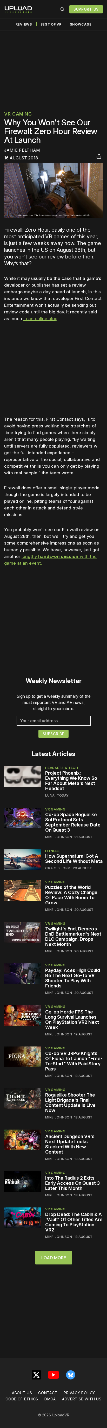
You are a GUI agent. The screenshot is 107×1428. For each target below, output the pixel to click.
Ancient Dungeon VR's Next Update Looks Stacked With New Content (70, 1144)
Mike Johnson (58, 837)
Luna (50, 795)
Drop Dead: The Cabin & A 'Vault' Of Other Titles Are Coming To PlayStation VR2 (74, 1222)
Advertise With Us (82, 1399)
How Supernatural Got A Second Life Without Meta (74, 858)
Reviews (24, 24)
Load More (53, 1257)
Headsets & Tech (61, 768)
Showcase (81, 24)
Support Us (86, 9)
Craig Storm (58, 868)
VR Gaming (18, 114)
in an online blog (40, 318)
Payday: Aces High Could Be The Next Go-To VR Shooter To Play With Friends (72, 978)
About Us (22, 1393)
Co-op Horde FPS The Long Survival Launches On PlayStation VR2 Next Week (72, 1019)
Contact (47, 1393)
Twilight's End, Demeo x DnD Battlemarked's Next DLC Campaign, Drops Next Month (73, 936)
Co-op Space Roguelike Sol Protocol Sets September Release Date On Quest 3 (73, 822)
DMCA (50, 1399)
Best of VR (51, 24)
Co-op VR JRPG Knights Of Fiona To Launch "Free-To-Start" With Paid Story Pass (74, 1061)
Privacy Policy (79, 1393)
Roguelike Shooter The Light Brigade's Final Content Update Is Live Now (70, 1102)
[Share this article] (99, 156)
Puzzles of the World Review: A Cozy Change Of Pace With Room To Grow (71, 895)
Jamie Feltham (22, 150)
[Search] (62, 9)
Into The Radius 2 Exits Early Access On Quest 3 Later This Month (72, 1183)
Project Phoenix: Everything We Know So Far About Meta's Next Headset (71, 780)
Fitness (52, 851)
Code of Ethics (21, 1399)
